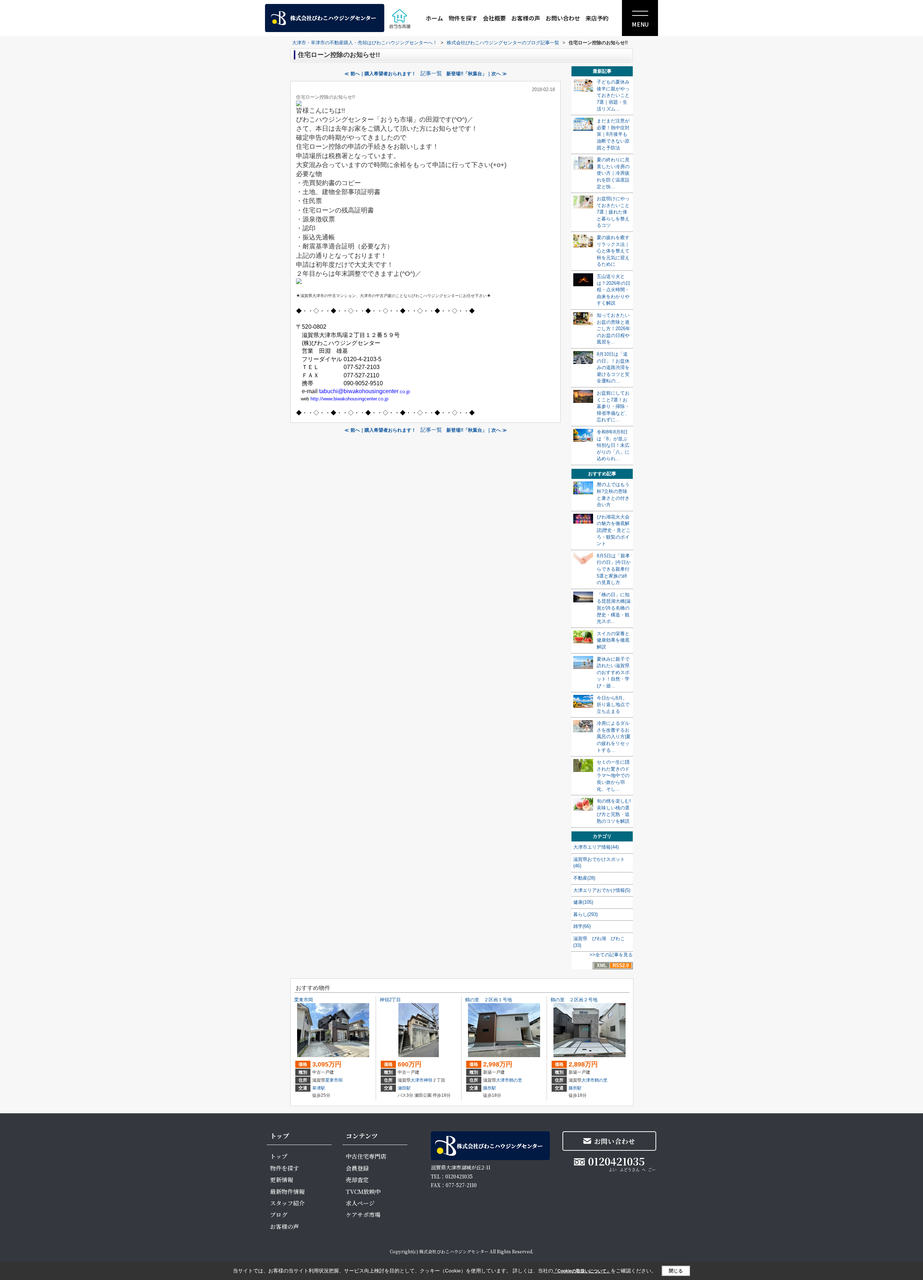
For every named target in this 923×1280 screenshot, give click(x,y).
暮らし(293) (585, 914)
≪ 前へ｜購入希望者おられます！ (380, 73)
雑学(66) (582, 926)
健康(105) (583, 902)
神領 (428, 1080)
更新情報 (281, 1180)
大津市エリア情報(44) (596, 847)
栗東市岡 (303, 999)
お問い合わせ (563, 18)
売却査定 (357, 1180)
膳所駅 (489, 1088)
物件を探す (463, 18)
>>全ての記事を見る (611, 954)
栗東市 (331, 1080)
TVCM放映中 (363, 1191)
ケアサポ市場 (363, 1215)
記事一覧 (431, 73)
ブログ (278, 1215)
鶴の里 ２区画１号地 (488, 999)
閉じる (676, 1271)
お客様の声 (525, 18)
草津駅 (318, 1088)
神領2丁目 (390, 999)
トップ (278, 1156)
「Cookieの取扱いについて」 (582, 1271)
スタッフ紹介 (287, 1203)
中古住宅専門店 (366, 1156)
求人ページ (360, 1203)
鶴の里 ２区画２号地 (574, 999)
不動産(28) (584, 878)
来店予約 (597, 18)
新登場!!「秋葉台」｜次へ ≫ (476, 73)
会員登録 (357, 1168)
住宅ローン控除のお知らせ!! (325, 97)
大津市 (417, 1080)
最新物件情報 (287, 1191)
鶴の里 (515, 1080)
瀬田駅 (404, 1088)
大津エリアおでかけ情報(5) (601, 890)
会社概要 (494, 18)
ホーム (434, 18)
